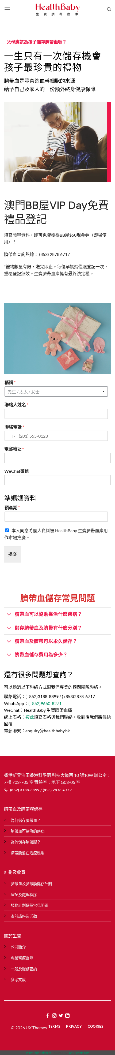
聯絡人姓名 (16, 404)
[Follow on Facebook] (47, 1015)
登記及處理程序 (24, 894)
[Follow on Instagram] (54, 1015)
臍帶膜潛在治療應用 (27, 853)
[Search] (109, 9)
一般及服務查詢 (24, 969)
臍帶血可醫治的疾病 (27, 831)
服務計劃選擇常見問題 (29, 905)
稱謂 (10, 382)
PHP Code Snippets (38, 1052)
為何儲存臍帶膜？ (26, 842)
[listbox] (56, 391)
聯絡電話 (14, 426)
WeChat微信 (16, 471)
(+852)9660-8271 (45, 703)
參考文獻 (18, 979)
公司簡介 (18, 947)
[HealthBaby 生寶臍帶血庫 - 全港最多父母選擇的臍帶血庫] (57, 9)
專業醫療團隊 (22, 958)
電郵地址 (14, 448)
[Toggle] (9, 615)
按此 (29, 717)
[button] (7, 9)
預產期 (12, 507)
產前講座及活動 (24, 916)
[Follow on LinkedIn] (67, 1015)
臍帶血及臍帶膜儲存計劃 (31, 883)
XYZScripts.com (79, 1052)
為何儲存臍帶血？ (26, 820)
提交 (12, 554)
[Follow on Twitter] (61, 1015)
